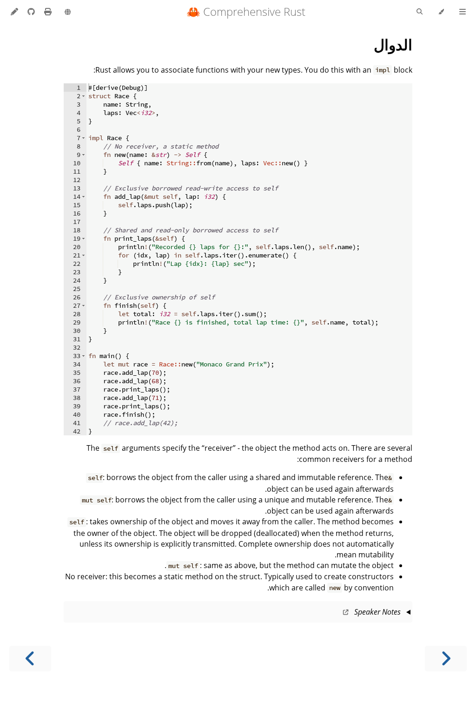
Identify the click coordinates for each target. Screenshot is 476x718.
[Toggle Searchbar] (419, 12)
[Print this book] (47, 12)
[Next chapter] (30, 658)
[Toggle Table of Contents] (462, 12)
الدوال (393, 44)
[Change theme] (440, 12)
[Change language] (67, 12)
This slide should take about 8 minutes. (241, 615)
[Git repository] (30, 12)
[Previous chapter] (446, 658)
